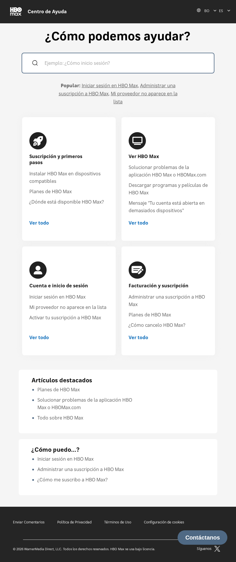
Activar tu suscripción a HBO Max (65, 317)
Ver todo (39, 223)
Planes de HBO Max (50, 191)
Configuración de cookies (164, 522)
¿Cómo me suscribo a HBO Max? (72, 479)
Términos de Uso (117, 522)
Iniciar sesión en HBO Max (110, 85)
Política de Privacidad (74, 522)
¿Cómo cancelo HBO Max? (157, 325)
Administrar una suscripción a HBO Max (80, 469)
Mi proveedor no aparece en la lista (67, 307)
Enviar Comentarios (29, 522)
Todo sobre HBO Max (60, 418)
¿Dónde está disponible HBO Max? (66, 202)
